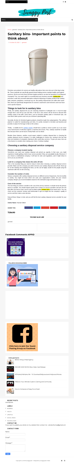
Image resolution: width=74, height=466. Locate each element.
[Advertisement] (37, 305)
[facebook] (63, 2)
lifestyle (10, 414)
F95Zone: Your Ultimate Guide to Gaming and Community (33, 382)
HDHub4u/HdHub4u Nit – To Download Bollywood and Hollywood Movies (38, 374)
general (14, 29)
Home (9, 29)
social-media (11, 417)
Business (10, 408)
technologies (11, 420)
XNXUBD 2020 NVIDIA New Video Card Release (30, 367)
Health (9, 411)
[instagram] (65, 2)
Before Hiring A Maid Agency (24, 360)
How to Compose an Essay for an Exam (27, 389)
